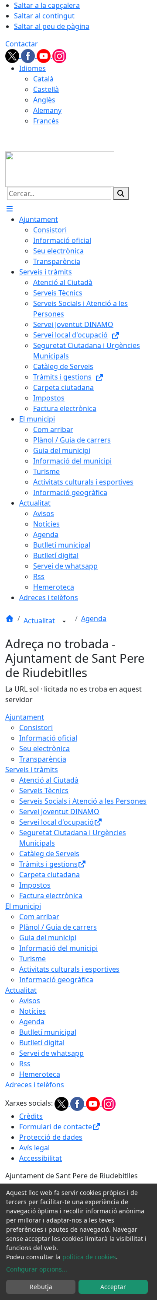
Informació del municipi (58, 948)
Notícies (32, 1011)
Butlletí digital (42, 1042)
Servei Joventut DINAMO (59, 811)
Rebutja (41, 1286)
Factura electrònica (50, 895)
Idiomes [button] (32, 68)
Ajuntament (24, 717)
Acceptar (113, 1286)
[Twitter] (13, 55)
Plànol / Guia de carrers (58, 927)
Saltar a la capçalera (47, 5)
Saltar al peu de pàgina (51, 26)
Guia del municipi (47, 937)
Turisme (32, 958)
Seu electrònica (44, 748)
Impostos (35, 885)
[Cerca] (121, 193)
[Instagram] (59, 55)
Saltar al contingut (44, 16)
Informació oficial (48, 738)
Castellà (46, 89)
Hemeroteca (39, 1074)
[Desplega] (64, 621)
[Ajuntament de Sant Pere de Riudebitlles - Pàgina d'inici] (59, 168)
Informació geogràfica (56, 979)
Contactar (21, 44)
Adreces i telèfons (34, 1084)
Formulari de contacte (55, 1126)
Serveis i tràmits (31, 769)
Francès (46, 121)
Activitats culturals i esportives (69, 969)
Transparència (42, 759)
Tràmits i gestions (48, 864)
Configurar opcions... (36, 1269)
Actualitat (40, 620)
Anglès (44, 100)
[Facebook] (29, 55)
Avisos (29, 1000)
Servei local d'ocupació (56, 822)
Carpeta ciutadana (49, 874)
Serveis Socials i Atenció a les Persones (83, 801)
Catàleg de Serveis (49, 853)
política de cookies (89, 1257)
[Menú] (9, 209)
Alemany (47, 110)
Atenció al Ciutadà (48, 780)
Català (43, 79)
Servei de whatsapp (51, 1053)
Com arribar (39, 916)
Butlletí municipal (47, 1032)
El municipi (23, 906)
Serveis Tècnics (43, 790)
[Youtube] (44, 55)
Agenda (93, 618)
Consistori (36, 727)
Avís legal (34, 1147)
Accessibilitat (40, 1158)
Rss (25, 1063)
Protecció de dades (50, 1137)
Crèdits (31, 1116)
